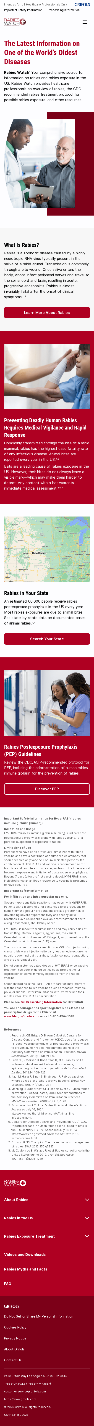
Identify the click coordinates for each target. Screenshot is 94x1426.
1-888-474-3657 (38, 1383)
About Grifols (14, 1349)
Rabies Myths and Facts (25, 1269)
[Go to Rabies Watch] (15, 22)
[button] (47, 1199)
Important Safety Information (23, 10)
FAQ (7, 1283)
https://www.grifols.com (20, 1399)
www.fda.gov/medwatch (21, 1016)
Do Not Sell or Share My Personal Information (38, 1316)
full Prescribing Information (41, 1002)
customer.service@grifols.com (25, 1391)
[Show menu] (85, 22)
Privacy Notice (15, 1338)
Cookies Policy (15, 1327)
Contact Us (12, 1360)
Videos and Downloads (25, 1254)
